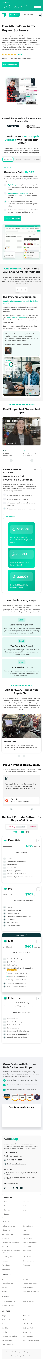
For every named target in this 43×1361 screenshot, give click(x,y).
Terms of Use (27, 1356)
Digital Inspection (14, 185)
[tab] (8, 159)
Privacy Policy (16, 1356)
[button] (14, 15)
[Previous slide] (19, 756)
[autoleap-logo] (4, 15)
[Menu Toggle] (40, 15)
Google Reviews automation (18, 193)
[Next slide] (24, 756)
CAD (28, 832)
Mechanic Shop (10, 741)
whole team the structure (16, 318)
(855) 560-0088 (28, 15)
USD (15, 832)
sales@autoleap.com (20, 1164)
